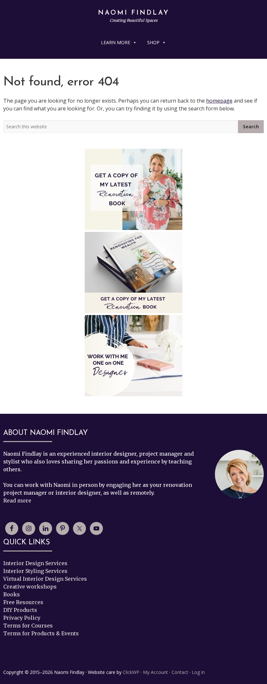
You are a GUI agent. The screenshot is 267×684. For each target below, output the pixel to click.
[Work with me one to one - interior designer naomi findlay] (133, 355)
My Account (155, 672)
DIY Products (20, 610)
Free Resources (23, 602)
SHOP (153, 42)
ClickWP (131, 672)
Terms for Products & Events (41, 633)
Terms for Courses (28, 625)
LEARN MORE (115, 42)
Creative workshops (30, 586)
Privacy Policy (21, 617)
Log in (198, 672)
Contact (180, 672)
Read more (17, 500)
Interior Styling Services (35, 571)
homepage (219, 100)
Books (11, 594)
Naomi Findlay (133, 13)
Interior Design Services (35, 563)
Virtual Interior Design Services (45, 579)
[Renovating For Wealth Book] (133, 189)
